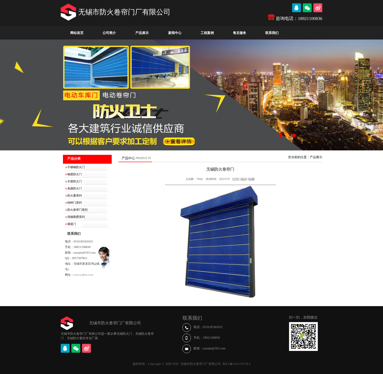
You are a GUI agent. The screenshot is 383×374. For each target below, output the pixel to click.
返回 (243, 179)
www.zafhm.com (83, 274)
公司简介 (109, 33)
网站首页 (77, 33)
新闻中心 (175, 33)
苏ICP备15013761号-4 (236, 364)
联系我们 (272, 33)
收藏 (251, 179)
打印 (235, 179)
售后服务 (239, 33)
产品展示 (142, 33)
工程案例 (207, 33)
